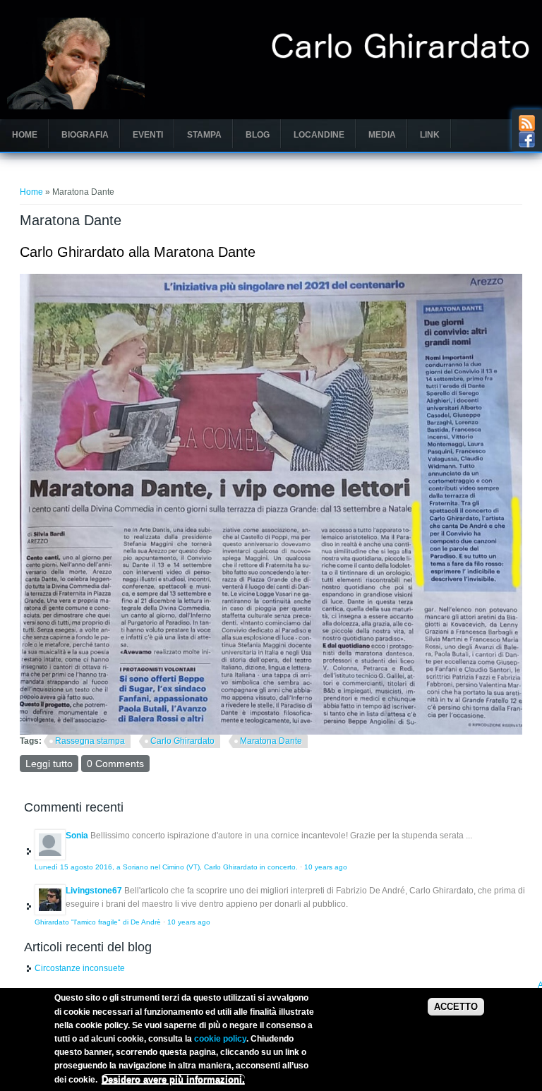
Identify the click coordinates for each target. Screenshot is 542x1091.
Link (430, 135)
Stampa (204, 135)
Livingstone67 (94, 891)
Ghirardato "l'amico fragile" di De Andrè (98, 922)
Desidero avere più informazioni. (173, 1079)
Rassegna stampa (90, 741)
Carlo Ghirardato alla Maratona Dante (137, 252)
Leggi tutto (51, 763)
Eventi (148, 135)
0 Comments (115, 763)
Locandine (319, 135)
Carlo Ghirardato (182, 741)
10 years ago (325, 867)
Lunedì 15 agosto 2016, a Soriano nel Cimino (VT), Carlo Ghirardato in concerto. (166, 867)
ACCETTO (456, 1006)
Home (24, 135)
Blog (258, 135)
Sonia (77, 835)
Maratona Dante (271, 741)
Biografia (85, 135)
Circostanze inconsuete (80, 968)
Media (382, 135)
